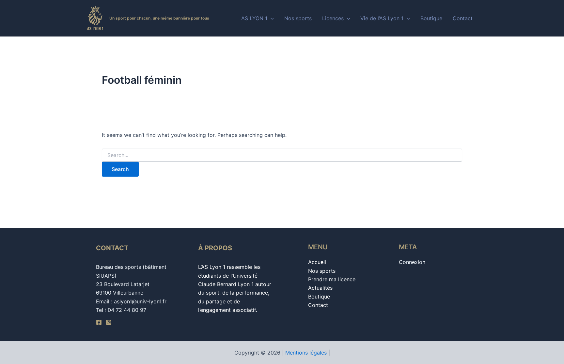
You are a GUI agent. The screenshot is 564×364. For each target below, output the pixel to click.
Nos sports (298, 18)
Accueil (317, 262)
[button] (270, 18)
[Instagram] (109, 322)
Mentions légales (306, 352)
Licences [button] (333, 18)
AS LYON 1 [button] (254, 18)
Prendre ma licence (331, 279)
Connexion (412, 262)
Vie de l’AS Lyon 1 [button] (381, 18)
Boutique (431, 18)
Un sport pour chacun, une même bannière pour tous (159, 18)
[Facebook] (99, 322)
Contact (463, 18)
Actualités (320, 287)
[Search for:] (282, 155)
